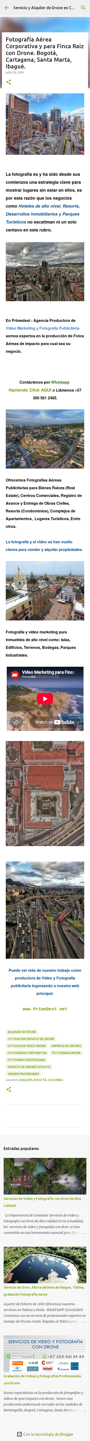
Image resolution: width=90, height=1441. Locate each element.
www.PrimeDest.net (45, 1009)
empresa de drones (66, 1045)
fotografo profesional (26, 1059)
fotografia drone (66, 1052)
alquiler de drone (22, 1031)
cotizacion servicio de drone (31, 1038)
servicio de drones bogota (29, 1066)
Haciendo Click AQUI (30, 390)
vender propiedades (23, 1073)
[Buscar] (83, 8)
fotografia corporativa (27, 1052)
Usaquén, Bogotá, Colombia (41, 1079)
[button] (9, 82)
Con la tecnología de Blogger (47, 1434)
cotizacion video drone (27, 1045)
